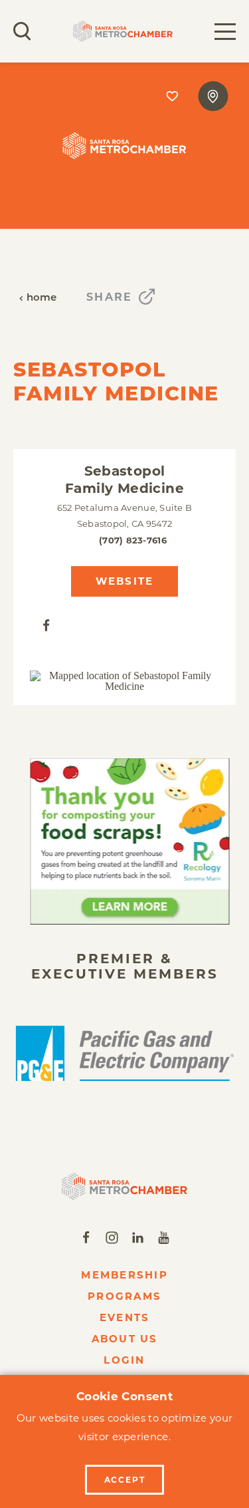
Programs (124, 1296)
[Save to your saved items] (172, 96)
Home (42, 298)
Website (125, 581)
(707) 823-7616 (133, 540)
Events (125, 1317)
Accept (124, 1480)
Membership (124, 1275)
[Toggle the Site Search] (22, 31)
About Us (125, 1338)
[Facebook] (46, 624)
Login (124, 1360)
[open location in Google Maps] (125, 681)
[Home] (124, 1186)
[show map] (213, 96)
